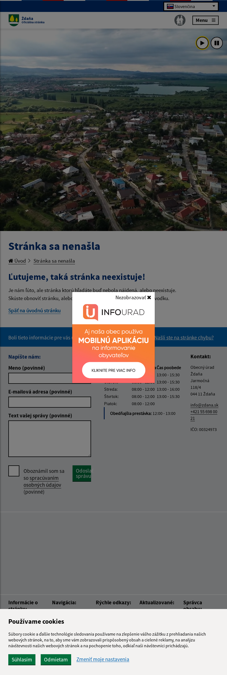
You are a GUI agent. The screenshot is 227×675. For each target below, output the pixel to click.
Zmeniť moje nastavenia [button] (102, 659)
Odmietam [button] (56, 659)
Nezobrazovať (131, 297)
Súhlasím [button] (22, 659)
